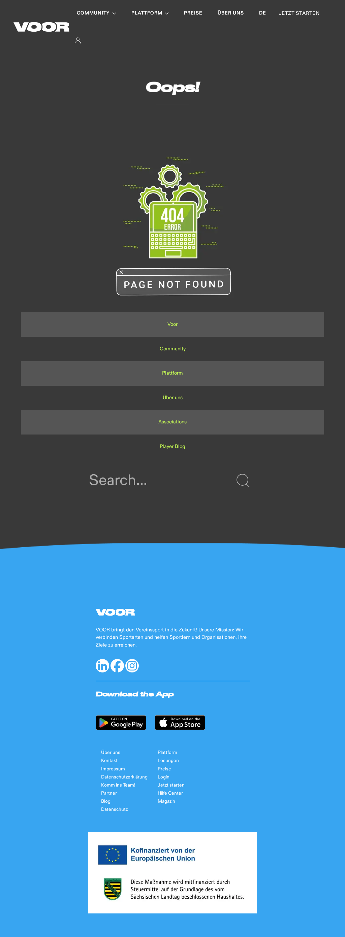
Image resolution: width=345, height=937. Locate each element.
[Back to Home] (41, 27)
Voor (172, 324)
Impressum (113, 769)
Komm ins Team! (118, 785)
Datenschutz (114, 809)
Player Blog (172, 446)
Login (163, 777)
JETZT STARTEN (299, 13)
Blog (106, 801)
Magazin (166, 801)
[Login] (77, 40)
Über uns (231, 13)
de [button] (262, 13)
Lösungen (168, 760)
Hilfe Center (170, 793)
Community (93, 13)
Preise (193, 13)
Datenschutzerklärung (124, 777)
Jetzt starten (171, 785)
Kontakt (109, 760)
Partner (109, 793)
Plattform (146, 13)
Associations (172, 421)
